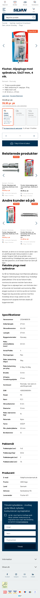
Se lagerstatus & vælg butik (13, 128)
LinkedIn (33, 576)
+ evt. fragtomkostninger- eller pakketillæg (14, 105)
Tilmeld (20, 546)
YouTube (25, 576)
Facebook (7, 576)
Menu (4, 12)
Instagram (16, 576)
